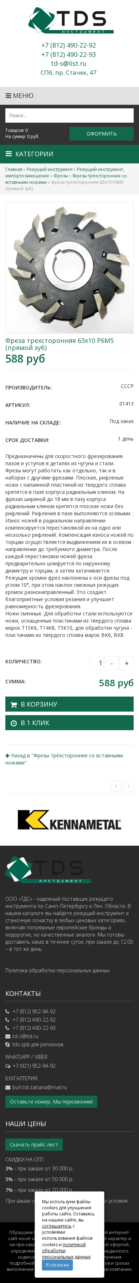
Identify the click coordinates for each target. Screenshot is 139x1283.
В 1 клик (35, 722)
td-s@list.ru (25, 1036)
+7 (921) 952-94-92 (34, 1065)
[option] (69, 819)
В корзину (39, 704)
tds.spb (21, 1044)
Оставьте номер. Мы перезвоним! (51, 1101)
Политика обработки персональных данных (57, 970)
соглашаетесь (57, 1226)
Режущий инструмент (50, 169)
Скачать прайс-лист (34, 1144)
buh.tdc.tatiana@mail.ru (39, 1087)
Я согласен (57, 1265)
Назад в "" (64, 759)
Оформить (102, 133)
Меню (22, 95)
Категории (34, 153)
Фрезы (60, 176)
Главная (13, 169)
